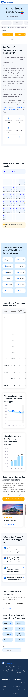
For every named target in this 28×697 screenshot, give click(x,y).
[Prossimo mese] (22, 171)
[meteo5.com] (7, 2)
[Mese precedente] (5, 171)
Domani (19, 623)
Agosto (18, 629)
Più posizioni (6, 608)
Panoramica (6, 23)
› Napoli (4, 689)
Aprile (8, 34)
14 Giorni (17, 23)
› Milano (4, 686)
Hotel (18, 640)
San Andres (20, 603)
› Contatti (15, 693)
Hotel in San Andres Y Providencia (13, 499)
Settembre (7, 634)
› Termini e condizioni (19, 682)
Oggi (5, 623)
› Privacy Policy (17, 686)
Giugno (19, 34)
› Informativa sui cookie (19, 689)
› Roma (4, 682)
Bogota (8, 603)
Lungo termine (19, 634)
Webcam (6, 640)
